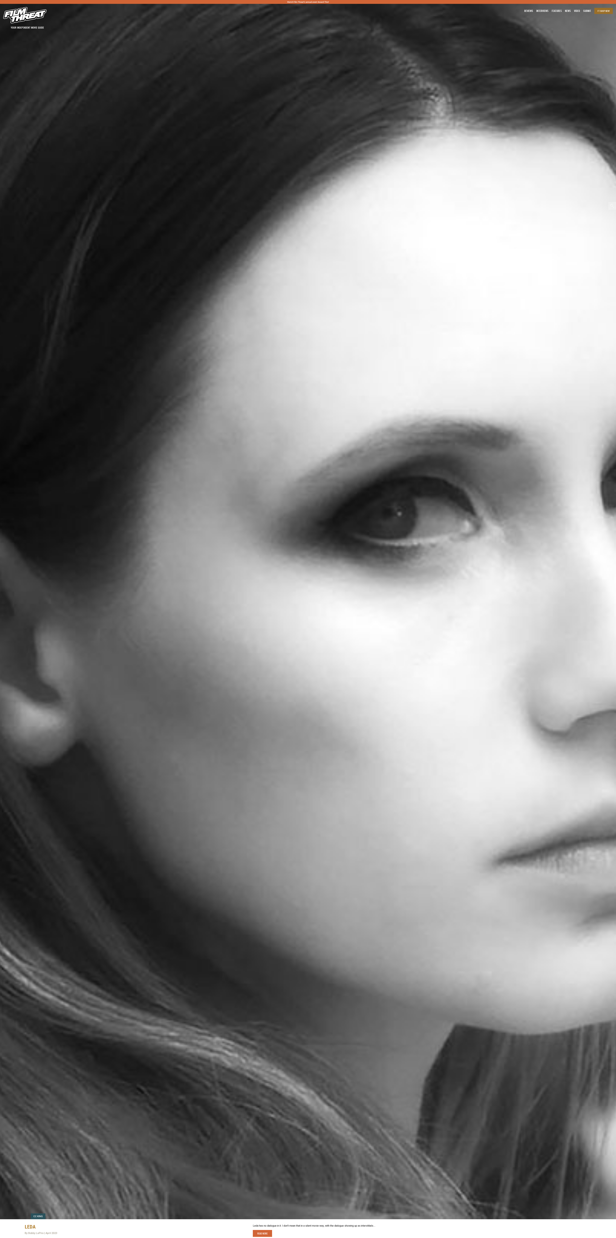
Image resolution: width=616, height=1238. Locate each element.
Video (577, 11)
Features (557, 11)
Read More (262, 1233)
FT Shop (604, 11)
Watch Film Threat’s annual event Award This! (308, 2)
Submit (587, 11)
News (568, 11)
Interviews (542, 11)
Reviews (528, 11)
